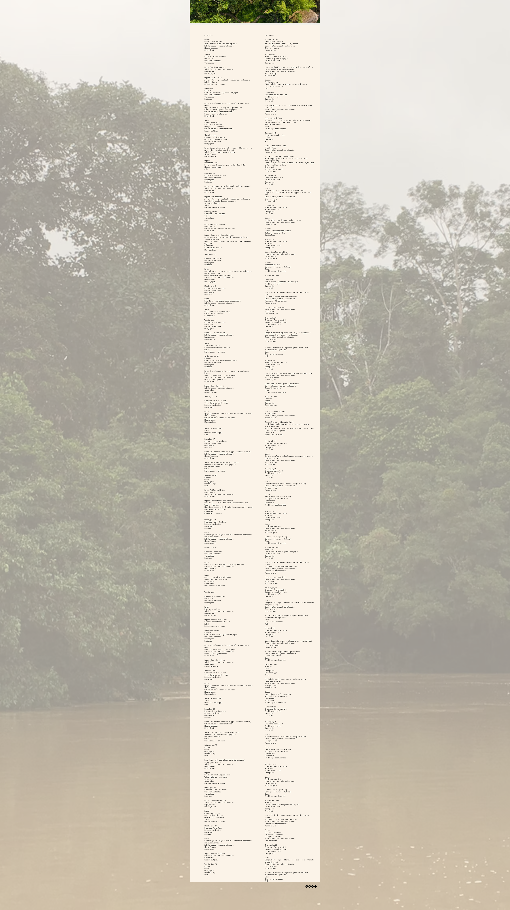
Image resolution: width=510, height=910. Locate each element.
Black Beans (214, 67)
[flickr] (315, 886)
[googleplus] (312, 886)
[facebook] (306, 886)
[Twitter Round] (309, 886)
